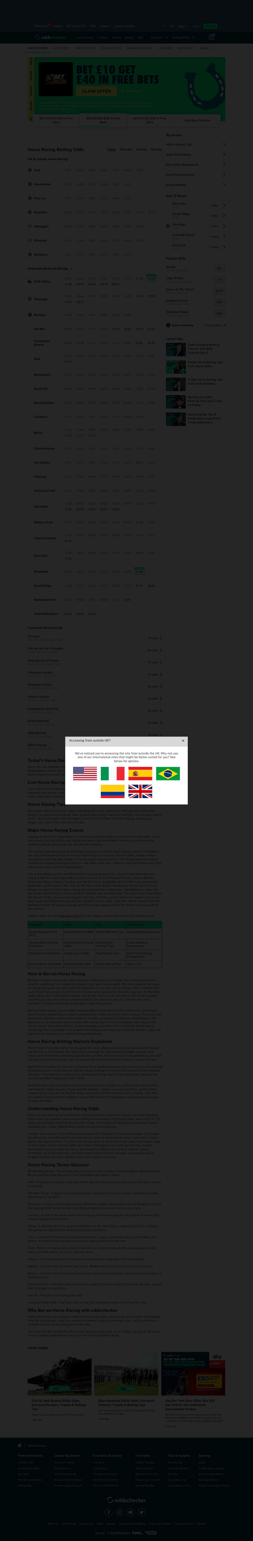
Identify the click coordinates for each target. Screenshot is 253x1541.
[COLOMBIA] (112, 797)
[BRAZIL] (168, 779)
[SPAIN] (140, 779)
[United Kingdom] (140, 797)
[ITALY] (112, 779)
